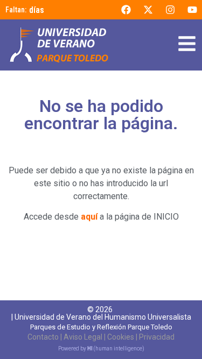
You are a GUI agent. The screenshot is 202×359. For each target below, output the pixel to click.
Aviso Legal (83, 337)
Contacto (43, 337)
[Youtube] (192, 9)
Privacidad (157, 337)
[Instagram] (170, 9)
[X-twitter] (148, 9)
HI (90, 348)
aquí (89, 217)
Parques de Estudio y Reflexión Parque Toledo (101, 327)
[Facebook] (126, 9)
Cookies (120, 337)
